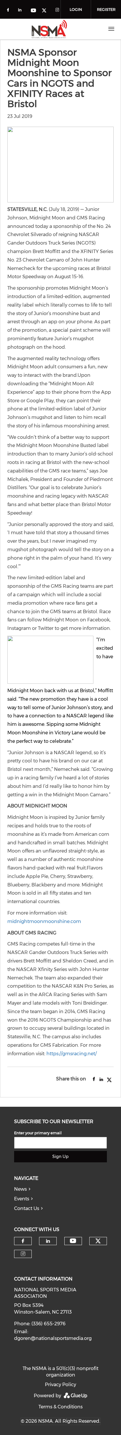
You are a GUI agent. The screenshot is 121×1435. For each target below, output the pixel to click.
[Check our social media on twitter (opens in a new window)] (46, 11)
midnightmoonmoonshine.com (44, 921)
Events (21, 1199)
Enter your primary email (38, 1132)
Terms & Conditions (60, 1407)
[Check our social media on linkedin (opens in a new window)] (21, 11)
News (20, 1189)
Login (76, 9)
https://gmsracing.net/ (71, 1053)
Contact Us (26, 1208)
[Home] (49, 29)
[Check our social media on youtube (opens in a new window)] (33, 11)
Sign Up (60, 1156)
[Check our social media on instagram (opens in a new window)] (58, 11)
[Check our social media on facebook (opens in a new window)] (9, 11)
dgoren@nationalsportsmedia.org (53, 1338)
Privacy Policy (60, 1384)
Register (106, 9)
